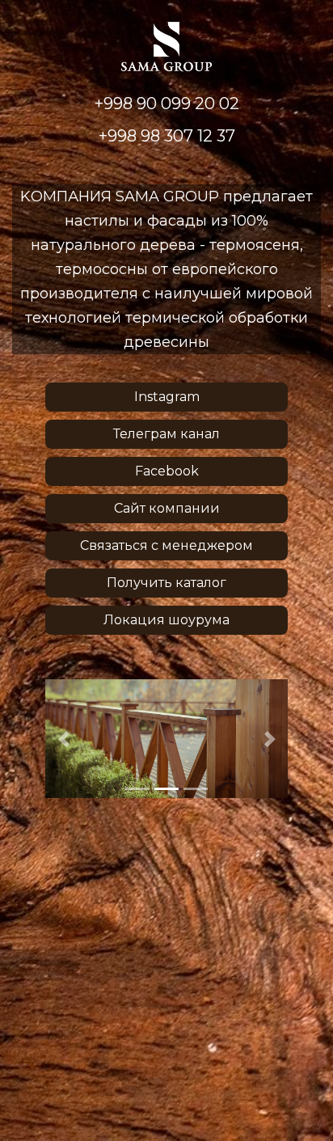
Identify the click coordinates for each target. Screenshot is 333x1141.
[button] (63, 739)
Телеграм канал (166, 434)
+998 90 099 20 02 (167, 103)
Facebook (167, 471)
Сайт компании (167, 508)
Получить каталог (166, 582)
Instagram (167, 396)
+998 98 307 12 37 (167, 136)
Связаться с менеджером (166, 545)
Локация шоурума (166, 620)
